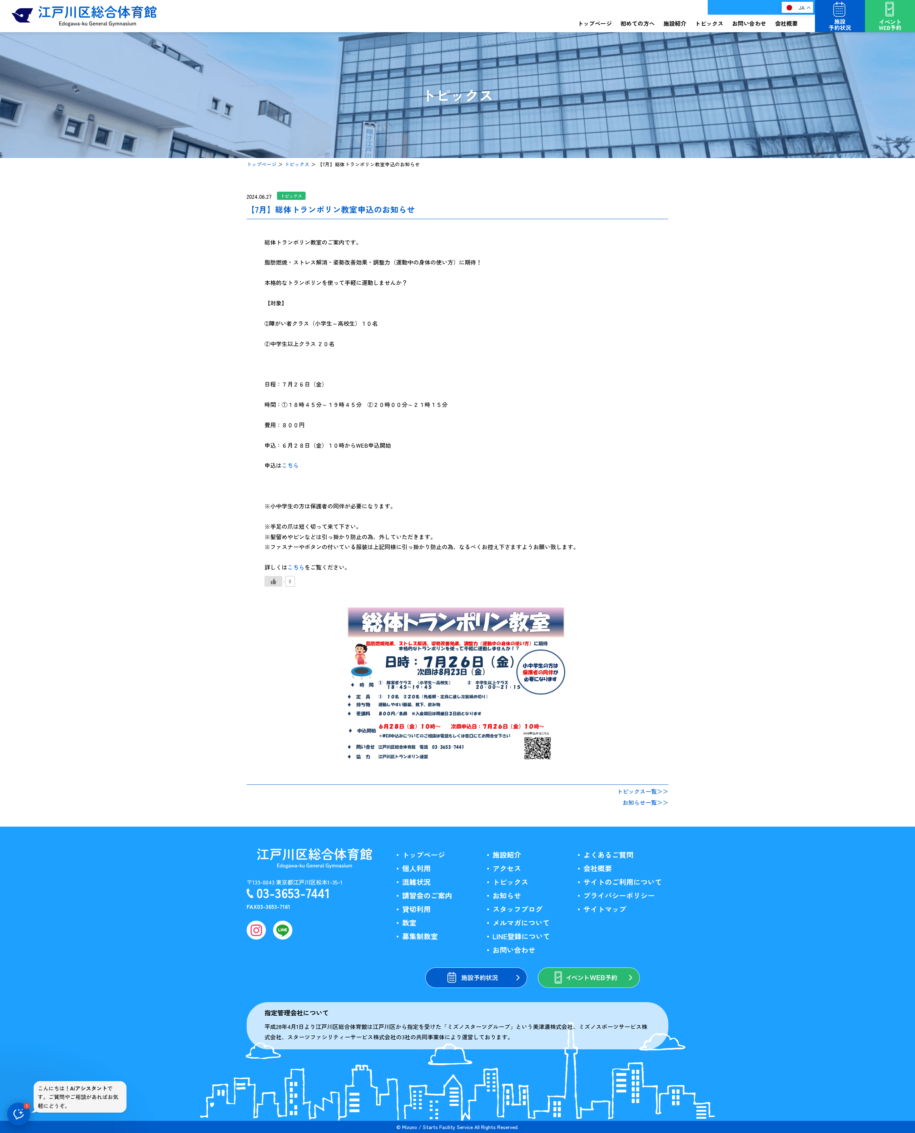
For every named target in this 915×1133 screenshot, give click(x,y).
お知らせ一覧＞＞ (645, 802)
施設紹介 (507, 854)
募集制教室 (420, 936)
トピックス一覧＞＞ (642, 791)
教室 (409, 922)
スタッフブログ (518, 909)
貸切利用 (416, 909)
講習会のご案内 (427, 895)
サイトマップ (604, 909)
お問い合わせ (749, 23)
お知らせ (507, 895)
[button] (18, 1114)
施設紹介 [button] (674, 23)
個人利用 (416, 868)
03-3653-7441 (293, 892)
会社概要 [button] (786, 23)
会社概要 (597, 868)
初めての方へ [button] (637, 23)
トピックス (297, 164)
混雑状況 (416, 882)
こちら (290, 465)
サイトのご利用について (622, 882)
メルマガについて (521, 922)
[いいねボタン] (273, 581)
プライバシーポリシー (619, 895)
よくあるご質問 (608, 854)
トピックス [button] (709, 23)
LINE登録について (521, 936)
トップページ (595, 23)
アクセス (507, 868)
